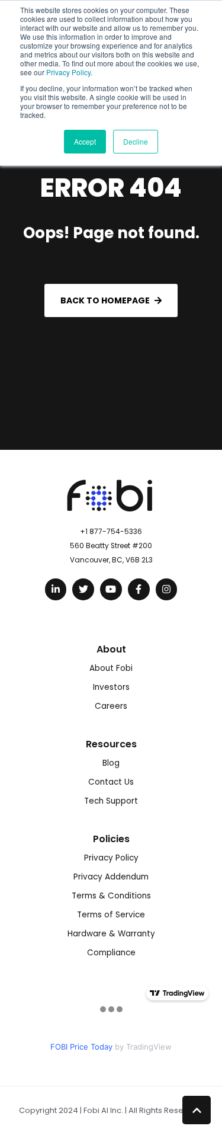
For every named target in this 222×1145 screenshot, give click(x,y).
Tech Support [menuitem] (111, 801)
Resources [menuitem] (111, 744)
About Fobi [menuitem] (111, 668)
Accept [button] (85, 141)
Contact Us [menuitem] (111, 782)
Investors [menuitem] (111, 687)
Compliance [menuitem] (111, 952)
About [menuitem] (111, 649)
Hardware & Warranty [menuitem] (111, 933)
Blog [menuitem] (111, 763)
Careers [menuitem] (111, 706)
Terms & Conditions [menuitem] (111, 895)
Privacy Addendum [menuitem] (111, 876)
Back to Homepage (105, 300)
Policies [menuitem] (111, 839)
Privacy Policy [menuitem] (111, 857)
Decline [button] (135, 141)
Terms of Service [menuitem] (111, 914)
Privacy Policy (68, 72)
